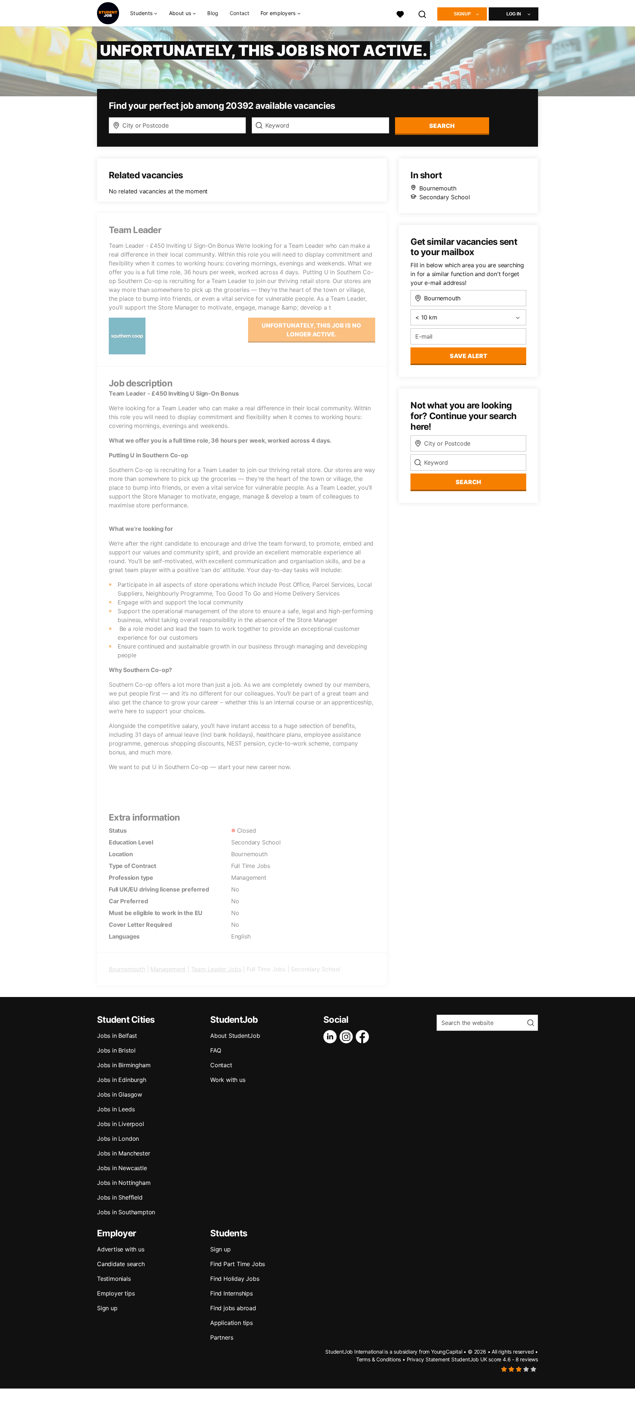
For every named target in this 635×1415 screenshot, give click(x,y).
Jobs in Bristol (116, 1050)
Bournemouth (127, 969)
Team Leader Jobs (216, 969)
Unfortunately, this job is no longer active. (311, 330)
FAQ (215, 1050)
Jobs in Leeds (115, 1109)
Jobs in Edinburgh (121, 1079)
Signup (462, 14)
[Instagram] (348, 1036)
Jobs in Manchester (123, 1153)
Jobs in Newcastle (122, 1168)
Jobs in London (118, 1138)
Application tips (231, 1322)
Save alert (468, 356)
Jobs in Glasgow (119, 1094)
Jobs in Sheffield (120, 1197)
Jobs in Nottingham (123, 1182)
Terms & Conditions (378, 1359)
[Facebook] (364, 1036)
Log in (513, 14)
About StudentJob (235, 1035)
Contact (240, 13)
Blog (212, 13)
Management (168, 969)
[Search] (423, 13)
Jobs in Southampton (126, 1212)
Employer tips (115, 1293)
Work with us (227, 1079)
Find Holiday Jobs (234, 1278)
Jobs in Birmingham (123, 1065)
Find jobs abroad (233, 1308)
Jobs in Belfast (117, 1035)
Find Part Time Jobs (237, 1264)
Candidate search (121, 1264)
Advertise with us (120, 1249)
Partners (221, 1337)
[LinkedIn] (331, 1036)
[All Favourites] (400, 13)
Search (442, 125)
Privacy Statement (428, 1359)
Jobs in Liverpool (120, 1124)
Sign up (107, 1308)
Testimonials (114, 1278)
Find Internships (231, 1293)
